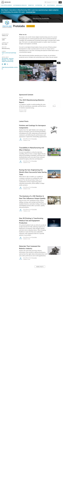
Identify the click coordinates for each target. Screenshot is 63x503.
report (21, 97)
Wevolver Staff (22, 110)
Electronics (51, 5)
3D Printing (38, 5)
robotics (31, 5)
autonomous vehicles (20, 5)
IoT (45, 5)
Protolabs (34, 139)
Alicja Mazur (26, 139)
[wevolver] (5, 2)
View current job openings (9, 52)
